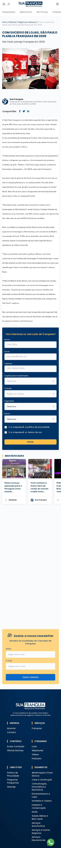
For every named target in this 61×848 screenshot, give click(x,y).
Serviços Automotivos (38, 825)
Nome (7, 339)
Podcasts (36, 758)
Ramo (7, 413)
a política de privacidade (37, 427)
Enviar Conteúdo (15, 746)
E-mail (9, 660)
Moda (34, 811)
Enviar (30, 442)
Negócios (26, 12)
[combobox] (28, 394)
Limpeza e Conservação (39, 806)
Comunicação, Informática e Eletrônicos (39, 786)
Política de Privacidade (13, 774)
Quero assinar (31, 677)
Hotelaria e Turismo (42, 800)
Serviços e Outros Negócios (41, 832)
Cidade (7, 388)
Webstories (37, 750)
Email (6, 351)
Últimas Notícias (15, 750)
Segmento (9, 401)
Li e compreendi (29, 427)
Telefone (8, 363)
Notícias (42, 12)
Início (4, 22)
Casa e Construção (42, 779)
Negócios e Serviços (27, 22)
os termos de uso (33, 432)
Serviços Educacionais (38, 839)
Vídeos (35, 754)
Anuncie (11, 728)
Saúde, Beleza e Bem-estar (40, 817)
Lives (34, 746)
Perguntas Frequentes (13, 781)
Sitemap (11, 786)
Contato (11, 732)
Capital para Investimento (16, 375)
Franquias (8, 12)
